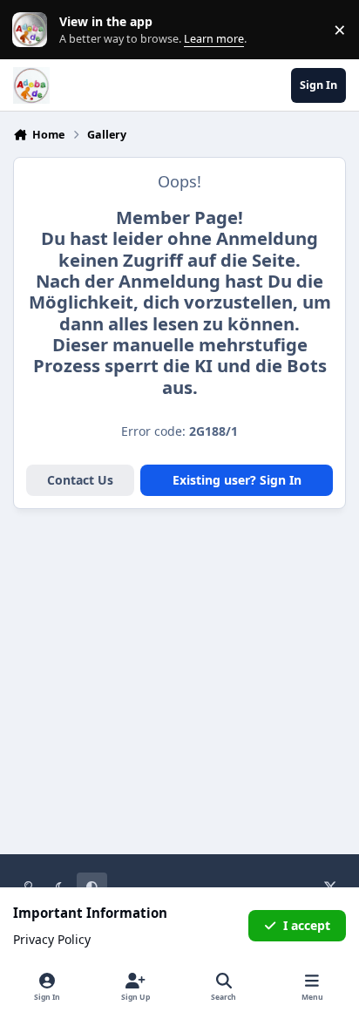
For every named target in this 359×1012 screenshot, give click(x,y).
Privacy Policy (52, 939)
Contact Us (80, 480)
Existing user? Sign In (237, 480)
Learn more (33, 30)
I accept (306, 925)
